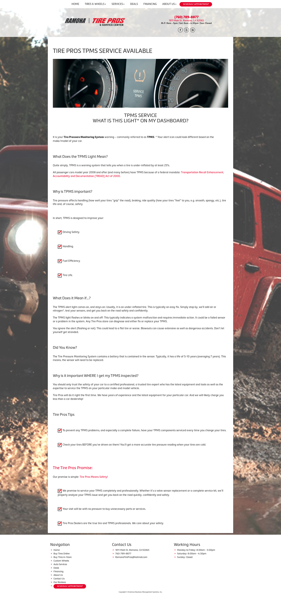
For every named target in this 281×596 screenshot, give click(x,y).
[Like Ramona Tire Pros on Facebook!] (180, 29)
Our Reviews (60, 582)
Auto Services (60, 564)
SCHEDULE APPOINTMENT (196, 4)
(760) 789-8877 (186, 17)
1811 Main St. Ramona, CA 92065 (186, 20)
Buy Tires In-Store (63, 557)
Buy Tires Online (62, 553)
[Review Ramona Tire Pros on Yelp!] (186, 29)
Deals (56, 568)
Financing (58, 571)
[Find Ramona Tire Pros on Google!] (192, 29)
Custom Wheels (61, 560)
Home (57, 550)
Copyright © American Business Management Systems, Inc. (140, 592)
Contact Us (59, 578)
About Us (58, 575)
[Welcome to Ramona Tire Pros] (94, 22)
